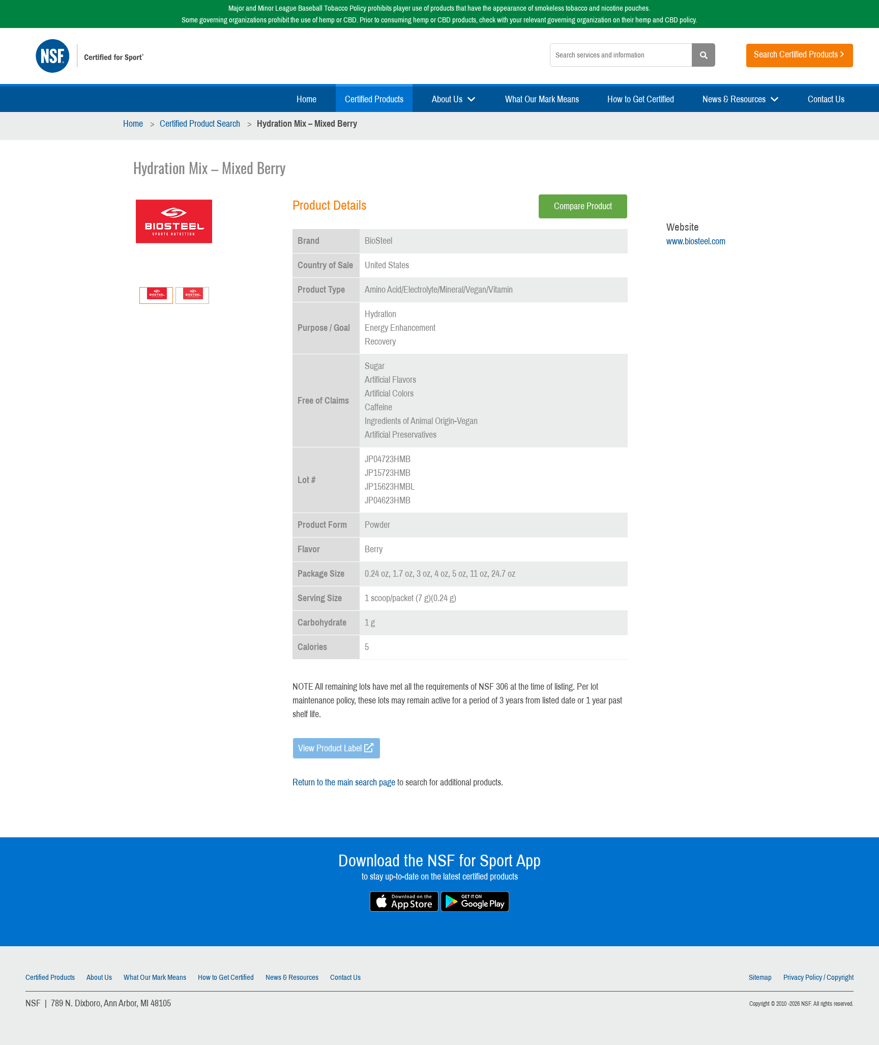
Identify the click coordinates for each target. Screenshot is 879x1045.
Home (306, 99)
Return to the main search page (343, 782)
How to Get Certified (640, 99)
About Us (447, 99)
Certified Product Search (200, 124)
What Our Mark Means (542, 99)
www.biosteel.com (695, 241)
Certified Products (374, 99)
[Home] (188, 56)
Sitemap (760, 977)
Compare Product (583, 206)
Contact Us (826, 99)
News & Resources (734, 99)
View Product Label (330, 748)
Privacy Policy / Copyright (818, 977)
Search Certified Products (796, 54)
